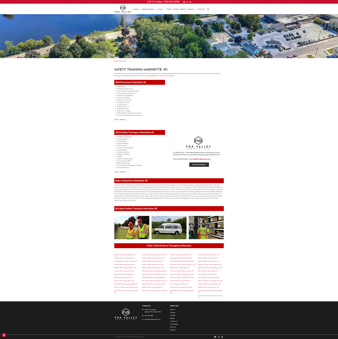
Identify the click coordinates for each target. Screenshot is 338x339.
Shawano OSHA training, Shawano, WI (180, 254)
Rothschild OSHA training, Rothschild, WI (125, 284)
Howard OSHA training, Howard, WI (180, 280)
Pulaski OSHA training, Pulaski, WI (123, 274)
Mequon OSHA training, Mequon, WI (152, 287)
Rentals (172, 318)
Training (172, 312)
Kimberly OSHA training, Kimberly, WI (152, 261)
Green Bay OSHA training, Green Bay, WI (125, 261)
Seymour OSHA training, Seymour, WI (208, 261)
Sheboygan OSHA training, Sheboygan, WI (209, 264)
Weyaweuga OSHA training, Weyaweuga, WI (154, 271)
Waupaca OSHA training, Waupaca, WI (153, 267)
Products (173, 315)
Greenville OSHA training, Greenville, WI (181, 258)
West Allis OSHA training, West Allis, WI (181, 287)
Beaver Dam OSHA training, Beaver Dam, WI (154, 280)
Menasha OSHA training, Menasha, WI (125, 267)
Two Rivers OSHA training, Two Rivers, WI (181, 271)
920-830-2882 (171, 2)
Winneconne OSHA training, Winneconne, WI (154, 274)
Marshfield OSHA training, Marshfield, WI (153, 277)
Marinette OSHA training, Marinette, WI (209, 284)
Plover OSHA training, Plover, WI (179, 284)
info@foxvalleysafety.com (201, 159)
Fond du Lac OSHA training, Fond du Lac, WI (182, 264)
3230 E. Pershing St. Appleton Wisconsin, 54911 (153, 311)
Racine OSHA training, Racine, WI (207, 274)
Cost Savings (174, 324)
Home (116, 61)
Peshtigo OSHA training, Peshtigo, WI (208, 254)
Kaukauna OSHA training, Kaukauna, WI (153, 258)
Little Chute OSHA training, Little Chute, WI (154, 254)
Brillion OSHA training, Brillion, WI (179, 267)
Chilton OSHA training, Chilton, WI (207, 258)
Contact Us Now (151, 76)
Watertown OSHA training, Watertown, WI (126, 287)
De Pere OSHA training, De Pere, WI (124, 271)
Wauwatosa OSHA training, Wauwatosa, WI (210, 267)
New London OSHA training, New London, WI (155, 290)
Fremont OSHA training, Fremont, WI (152, 264)
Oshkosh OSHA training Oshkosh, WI (124, 258)
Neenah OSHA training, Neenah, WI (124, 264)
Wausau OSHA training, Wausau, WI (208, 271)
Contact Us (173, 321)
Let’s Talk (173, 327)
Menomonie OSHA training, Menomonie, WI (182, 277)
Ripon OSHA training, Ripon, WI (123, 277)
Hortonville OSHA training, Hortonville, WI (182, 261)
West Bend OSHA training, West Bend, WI (153, 284)
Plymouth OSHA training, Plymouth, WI (209, 277)
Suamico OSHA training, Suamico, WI (208, 287)
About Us (173, 330)
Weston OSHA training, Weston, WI (124, 280)
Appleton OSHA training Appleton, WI (124, 254)
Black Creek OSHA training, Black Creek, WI (210, 280)
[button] (199, 164)
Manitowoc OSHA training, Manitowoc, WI (182, 274)
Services (172, 309)
